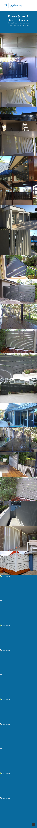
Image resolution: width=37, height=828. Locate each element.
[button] (33, 5)
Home (10, 23)
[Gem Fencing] (13, 5)
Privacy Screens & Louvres (21, 23)
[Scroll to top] (33, 824)
